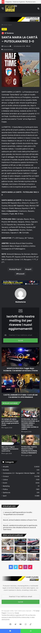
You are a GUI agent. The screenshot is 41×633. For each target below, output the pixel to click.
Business (6, 470)
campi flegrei (15, 269)
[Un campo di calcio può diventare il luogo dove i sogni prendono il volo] (11, 412)
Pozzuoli (20, 274)
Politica (5, 489)
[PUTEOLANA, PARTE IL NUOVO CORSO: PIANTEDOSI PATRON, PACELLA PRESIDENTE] (30, 440)
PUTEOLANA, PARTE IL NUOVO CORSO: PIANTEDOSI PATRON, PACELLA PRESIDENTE (29, 450)
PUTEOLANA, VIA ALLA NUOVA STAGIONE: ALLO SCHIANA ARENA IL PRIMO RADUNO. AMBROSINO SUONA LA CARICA (30, 424)
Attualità (6, 466)
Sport (10, 25)
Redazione (6, 46)
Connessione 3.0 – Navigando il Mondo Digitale (19, 473)
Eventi (5, 483)
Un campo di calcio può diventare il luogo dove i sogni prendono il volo (10, 422)
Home (5, 25)
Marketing (6, 486)
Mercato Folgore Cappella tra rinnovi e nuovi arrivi (10, 449)
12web (17, 613)
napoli (28, 269)
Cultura (5, 479)
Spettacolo (6, 492)
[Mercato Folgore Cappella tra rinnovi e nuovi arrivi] (11, 440)
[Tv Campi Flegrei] (11, 8)
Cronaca (6, 476)
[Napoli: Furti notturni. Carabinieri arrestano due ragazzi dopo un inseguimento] (21, 542)
